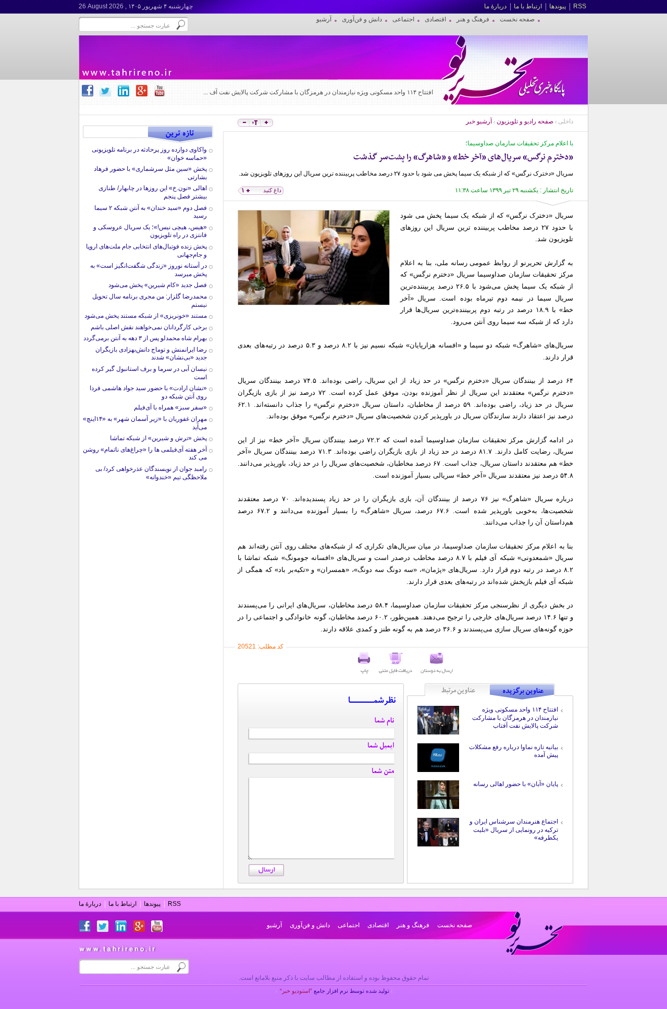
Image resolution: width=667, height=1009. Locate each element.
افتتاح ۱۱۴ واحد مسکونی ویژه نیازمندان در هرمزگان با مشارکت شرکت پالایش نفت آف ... (318, 92)
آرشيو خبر (479, 121)
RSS (579, 6)
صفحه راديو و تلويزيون (525, 121)
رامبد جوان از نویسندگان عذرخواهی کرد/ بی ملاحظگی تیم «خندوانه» (151, 473)
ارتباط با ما (528, 6)
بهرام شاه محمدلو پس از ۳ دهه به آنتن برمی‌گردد (145, 338)
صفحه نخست (454, 925)
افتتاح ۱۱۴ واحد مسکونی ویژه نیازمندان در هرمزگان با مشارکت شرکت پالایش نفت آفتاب (515, 717)
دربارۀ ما (495, 6)
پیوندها (557, 6)
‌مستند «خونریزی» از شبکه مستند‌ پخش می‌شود (145, 315)
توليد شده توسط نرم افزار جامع (334, 991)
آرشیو (274, 925)
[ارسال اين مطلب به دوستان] (437, 663)
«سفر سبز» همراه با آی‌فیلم (170, 407)
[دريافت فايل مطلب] (395, 663)
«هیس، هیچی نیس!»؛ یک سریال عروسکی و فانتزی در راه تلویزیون (150, 231)
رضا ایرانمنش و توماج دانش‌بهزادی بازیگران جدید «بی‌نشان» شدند (151, 354)
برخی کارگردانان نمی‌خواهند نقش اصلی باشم (149, 327)
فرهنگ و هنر (413, 925)
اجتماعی (349, 925)
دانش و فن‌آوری (310, 925)
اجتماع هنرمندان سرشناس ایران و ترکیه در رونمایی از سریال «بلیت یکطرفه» (514, 829)
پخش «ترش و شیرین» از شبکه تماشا (158, 438)
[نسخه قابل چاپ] (364, 663)
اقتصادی (378, 925)
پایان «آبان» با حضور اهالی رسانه (515, 784)
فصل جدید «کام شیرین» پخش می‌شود (157, 285)
